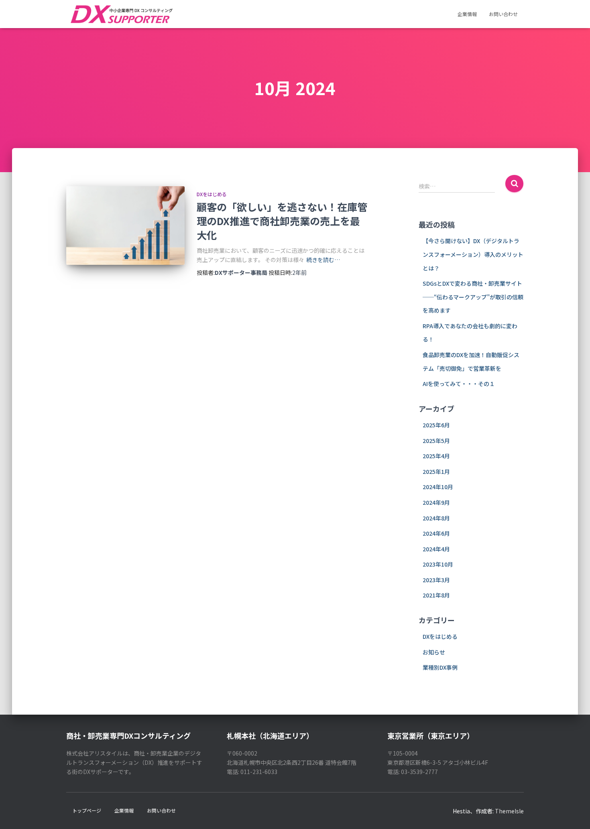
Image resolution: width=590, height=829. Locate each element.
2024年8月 (436, 518)
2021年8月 (436, 595)
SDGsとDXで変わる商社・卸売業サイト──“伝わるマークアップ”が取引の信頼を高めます (473, 296)
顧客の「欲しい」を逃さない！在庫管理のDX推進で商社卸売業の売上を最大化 (282, 220)
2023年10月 (438, 564)
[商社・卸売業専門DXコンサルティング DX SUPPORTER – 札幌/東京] (121, 14)
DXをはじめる (212, 194)
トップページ (86, 810)
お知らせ (434, 652)
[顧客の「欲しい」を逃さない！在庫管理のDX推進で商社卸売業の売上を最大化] (125, 225)
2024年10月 (438, 487)
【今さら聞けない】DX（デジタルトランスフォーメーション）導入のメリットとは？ (473, 254)
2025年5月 (436, 441)
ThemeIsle (509, 811)
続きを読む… (323, 260)
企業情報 (467, 13)
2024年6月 (436, 533)
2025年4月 (436, 456)
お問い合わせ (503, 13)
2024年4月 (436, 549)
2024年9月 (436, 502)
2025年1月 (436, 471)
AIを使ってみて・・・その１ (459, 384)
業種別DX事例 (440, 667)
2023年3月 (436, 580)
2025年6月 (436, 425)
